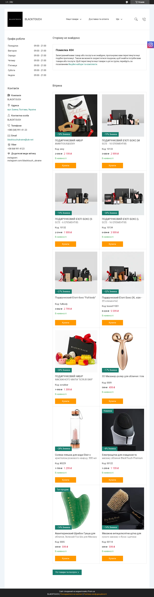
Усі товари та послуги (66, 572)
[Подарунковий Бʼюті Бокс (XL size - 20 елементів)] (123, 273)
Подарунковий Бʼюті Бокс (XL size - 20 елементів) (122, 299)
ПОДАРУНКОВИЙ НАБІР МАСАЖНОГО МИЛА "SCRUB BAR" (74, 378)
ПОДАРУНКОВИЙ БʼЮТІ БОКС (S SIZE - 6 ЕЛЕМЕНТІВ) (73, 221)
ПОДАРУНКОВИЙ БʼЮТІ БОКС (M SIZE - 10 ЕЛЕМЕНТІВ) (121, 142)
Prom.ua (91, 591)
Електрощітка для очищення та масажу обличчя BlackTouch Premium (122, 456)
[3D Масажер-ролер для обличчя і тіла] (123, 351)
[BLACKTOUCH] (15, 19)
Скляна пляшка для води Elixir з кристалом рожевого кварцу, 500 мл (76, 456)
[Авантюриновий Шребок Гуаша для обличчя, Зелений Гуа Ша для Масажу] (76, 508)
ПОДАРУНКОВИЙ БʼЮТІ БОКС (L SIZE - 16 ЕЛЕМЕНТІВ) (120, 221)
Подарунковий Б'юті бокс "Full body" (75, 297)
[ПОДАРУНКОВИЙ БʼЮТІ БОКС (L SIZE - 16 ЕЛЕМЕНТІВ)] (123, 194)
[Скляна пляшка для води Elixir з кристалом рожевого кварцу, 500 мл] (76, 430)
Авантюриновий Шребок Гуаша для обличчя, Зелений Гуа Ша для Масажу (76, 535)
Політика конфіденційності (95, 594)
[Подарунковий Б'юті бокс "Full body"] (76, 273)
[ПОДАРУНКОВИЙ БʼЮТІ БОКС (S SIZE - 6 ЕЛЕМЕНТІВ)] (76, 194)
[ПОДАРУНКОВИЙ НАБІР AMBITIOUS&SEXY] (76, 115)
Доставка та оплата (99, 19)
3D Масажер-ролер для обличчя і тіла (123, 376)
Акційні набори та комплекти (82, 64)
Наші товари (72, 19)
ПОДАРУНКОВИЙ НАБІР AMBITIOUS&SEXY (69, 142)
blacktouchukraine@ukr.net (20, 139)
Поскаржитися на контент (71, 594)
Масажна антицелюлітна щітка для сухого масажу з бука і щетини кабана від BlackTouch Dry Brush (121, 537)
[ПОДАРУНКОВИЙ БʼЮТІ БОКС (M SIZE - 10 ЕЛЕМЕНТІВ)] (123, 115)
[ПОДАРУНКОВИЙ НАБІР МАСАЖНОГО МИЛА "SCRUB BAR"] (76, 351)
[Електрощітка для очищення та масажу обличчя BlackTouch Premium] (123, 430)
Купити (65, 165)
